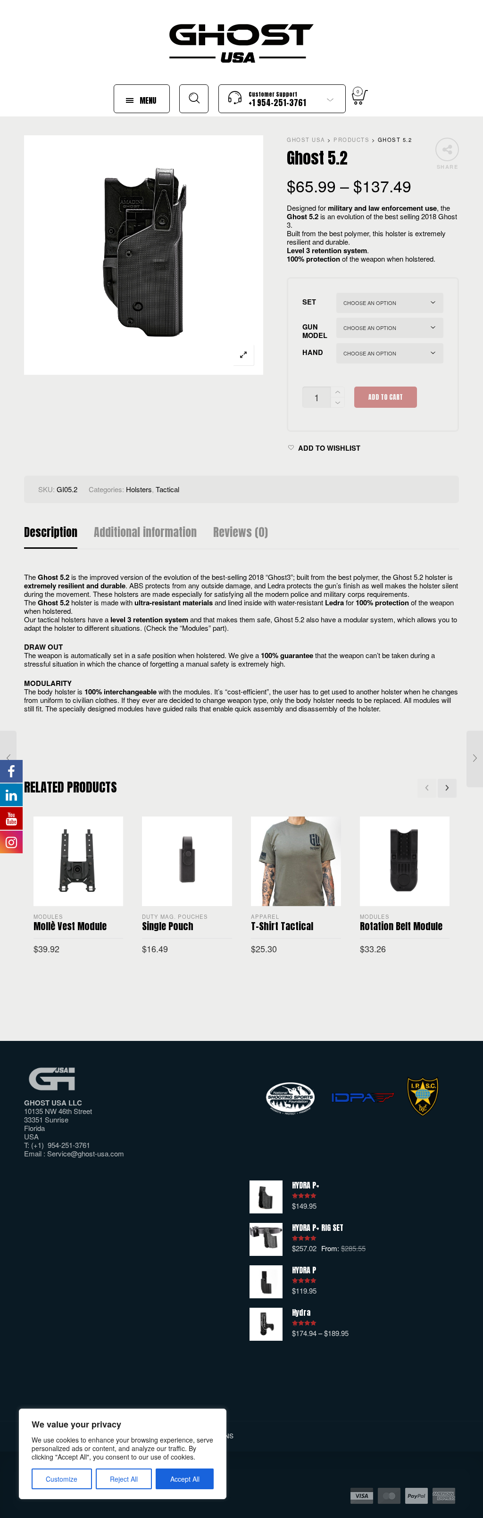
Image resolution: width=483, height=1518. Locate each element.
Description (50, 532)
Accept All (185, 1479)
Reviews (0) (240, 532)
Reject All (124, 1479)
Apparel (265, 916)
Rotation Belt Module (401, 926)
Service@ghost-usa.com (85, 1153)
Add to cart (385, 397)
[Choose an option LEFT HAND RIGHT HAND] (389, 353)
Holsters (139, 489)
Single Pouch (167, 926)
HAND (312, 352)
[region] (122, 1454)
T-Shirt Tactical (282, 926)
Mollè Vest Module (70, 926)
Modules (48, 916)
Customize (61, 1479)
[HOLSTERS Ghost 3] (474, 759)
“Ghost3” (279, 577)
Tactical (167, 489)
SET (309, 301)
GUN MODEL (314, 330)
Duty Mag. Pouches (175, 916)
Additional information (145, 532)
